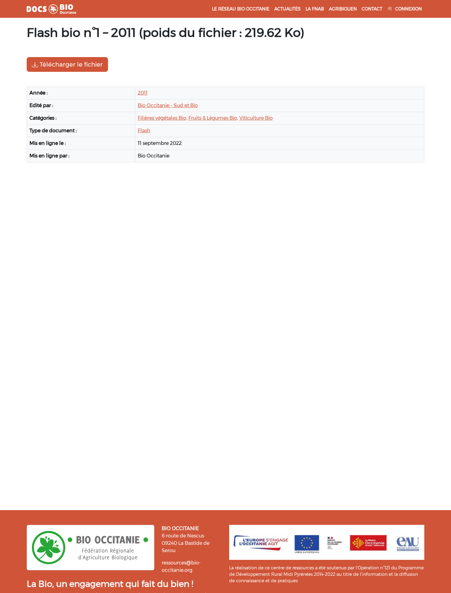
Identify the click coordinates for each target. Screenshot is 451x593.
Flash (144, 131)
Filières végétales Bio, (162, 118)
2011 (143, 93)
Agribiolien (343, 9)
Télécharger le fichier (70, 64)
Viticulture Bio (256, 118)
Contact (372, 9)
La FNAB (315, 9)
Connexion (408, 9)
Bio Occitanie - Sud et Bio (168, 105)
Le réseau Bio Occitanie (240, 9)
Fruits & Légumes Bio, (213, 118)
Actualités (287, 9)
